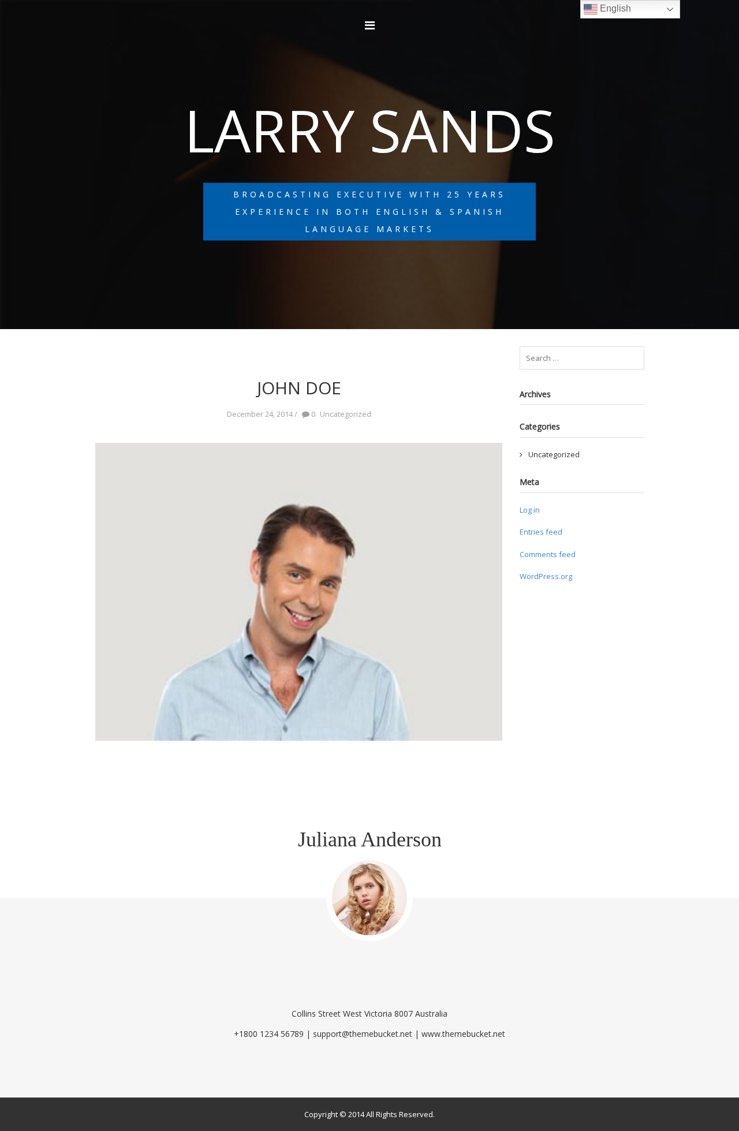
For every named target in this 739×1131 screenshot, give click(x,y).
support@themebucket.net (362, 1033)
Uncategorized (554, 454)
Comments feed (548, 554)
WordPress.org (546, 576)
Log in (530, 510)
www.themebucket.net (463, 1033)
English (614, 8)
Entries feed (541, 532)
